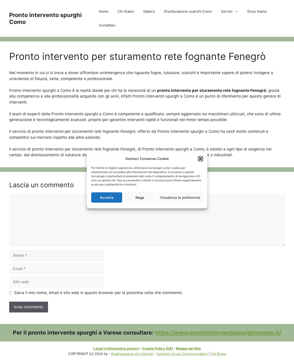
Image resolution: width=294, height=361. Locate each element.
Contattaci (107, 25)
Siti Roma (218, 354)
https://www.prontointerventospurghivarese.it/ (218, 332)
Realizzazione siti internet (132, 354)
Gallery (149, 11)
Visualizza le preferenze (180, 197)
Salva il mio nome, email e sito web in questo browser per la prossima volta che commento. (98, 292)
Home (103, 11)
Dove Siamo (257, 11)
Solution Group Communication (182, 354)
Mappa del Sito (188, 348)
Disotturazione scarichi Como (188, 11)
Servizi (226, 11)
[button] (200, 158)
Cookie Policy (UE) (157, 348)
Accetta (106, 197)
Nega (140, 197)
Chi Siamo (126, 11)
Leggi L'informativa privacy (116, 348)
